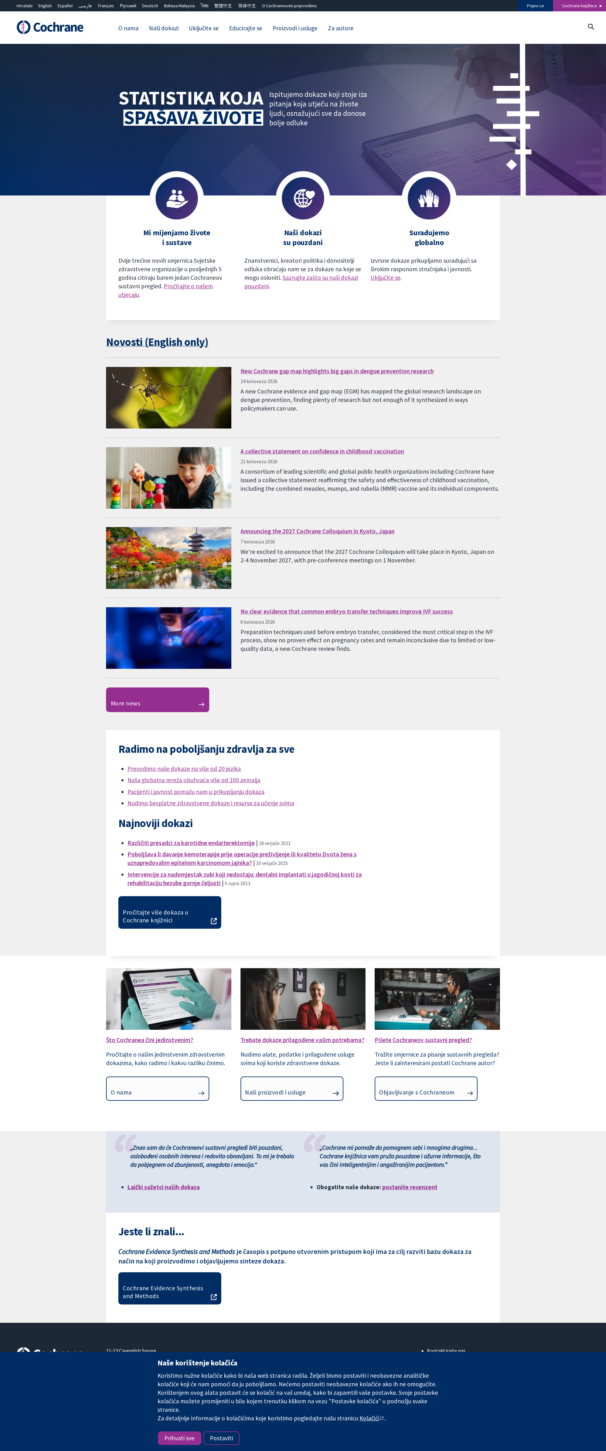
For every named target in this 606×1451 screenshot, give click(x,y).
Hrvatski (25, 6)
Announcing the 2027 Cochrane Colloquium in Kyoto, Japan (318, 531)
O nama (121, 1092)
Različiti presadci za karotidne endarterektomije (191, 843)
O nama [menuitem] (128, 28)
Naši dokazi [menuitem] (164, 28)
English (45, 6)
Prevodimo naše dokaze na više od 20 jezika (184, 768)
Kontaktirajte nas (446, 1350)
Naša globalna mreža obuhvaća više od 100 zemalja (194, 780)
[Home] (57, 27)
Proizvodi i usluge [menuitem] (295, 28)
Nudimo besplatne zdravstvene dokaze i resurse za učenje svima (211, 803)
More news (125, 703)
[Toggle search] (591, 27)
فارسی (85, 6)
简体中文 (247, 6)
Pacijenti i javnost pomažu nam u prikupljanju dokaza (196, 791)
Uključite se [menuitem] (204, 28)
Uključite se (386, 277)
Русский (128, 6)
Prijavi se (535, 6)
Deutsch (150, 6)
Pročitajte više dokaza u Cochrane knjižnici (155, 916)
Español (65, 6)
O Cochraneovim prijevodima (289, 6)
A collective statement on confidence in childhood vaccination (322, 451)
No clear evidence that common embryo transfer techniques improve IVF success (347, 611)
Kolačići (369, 1418)
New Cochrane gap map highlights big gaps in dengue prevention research (337, 371)
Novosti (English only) (157, 342)
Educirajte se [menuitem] (245, 28)
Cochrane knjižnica (579, 6)
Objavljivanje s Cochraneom (416, 1092)
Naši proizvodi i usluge (275, 1092)
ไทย (204, 6)
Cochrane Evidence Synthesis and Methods (163, 1292)
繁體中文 (223, 6)
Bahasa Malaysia (179, 6)
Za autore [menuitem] (341, 28)
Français (106, 6)
